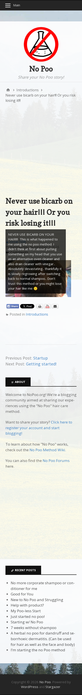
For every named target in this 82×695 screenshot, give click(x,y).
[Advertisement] (41, 149)
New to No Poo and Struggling (37, 599)
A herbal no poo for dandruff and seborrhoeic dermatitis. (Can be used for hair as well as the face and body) (43, 639)
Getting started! (41, 364)
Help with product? (27, 605)
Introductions (37, 314)
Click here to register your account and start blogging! (38, 428)
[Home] (8, 90)
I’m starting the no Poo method (38, 649)
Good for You (22, 593)
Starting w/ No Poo (27, 621)
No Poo (41, 68)
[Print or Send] (48, 307)
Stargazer (52, 687)
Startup (40, 358)
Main (16, 5)
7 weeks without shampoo (33, 627)
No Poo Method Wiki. (48, 449)
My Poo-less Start (26, 610)
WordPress (29, 687)
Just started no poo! (28, 616)
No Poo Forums (56, 460)
